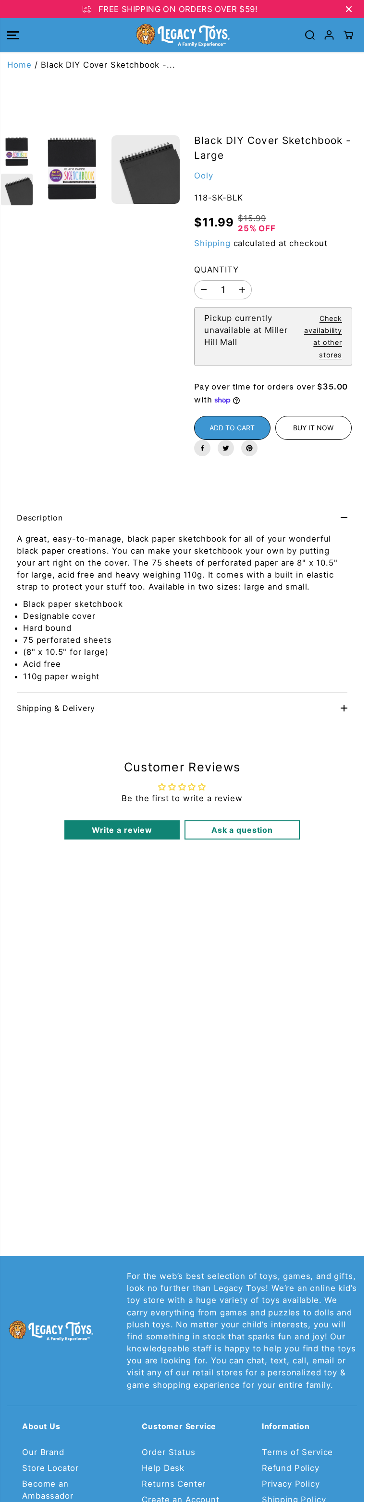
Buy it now (313, 428)
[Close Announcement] (349, 9)
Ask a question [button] (242, 830)
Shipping (212, 243)
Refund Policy (291, 1468)
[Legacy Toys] (182, 35)
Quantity (216, 269)
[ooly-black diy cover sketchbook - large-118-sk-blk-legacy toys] (72, 169)
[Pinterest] (249, 448)
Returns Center (174, 1484)
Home (19, 65)
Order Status (168, 1452)
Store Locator (50, 1468)
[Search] (310, 35)
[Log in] (329, 35)
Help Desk (163, 1468)
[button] (13, 35)
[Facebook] (202, 448)
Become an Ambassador (47, 1490)
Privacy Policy (291, 1484)
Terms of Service (297, 1452)
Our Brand (43, 1452)
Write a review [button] (122, 830)
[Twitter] (226, 448)
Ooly (203, 175)
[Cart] (348, 35)
